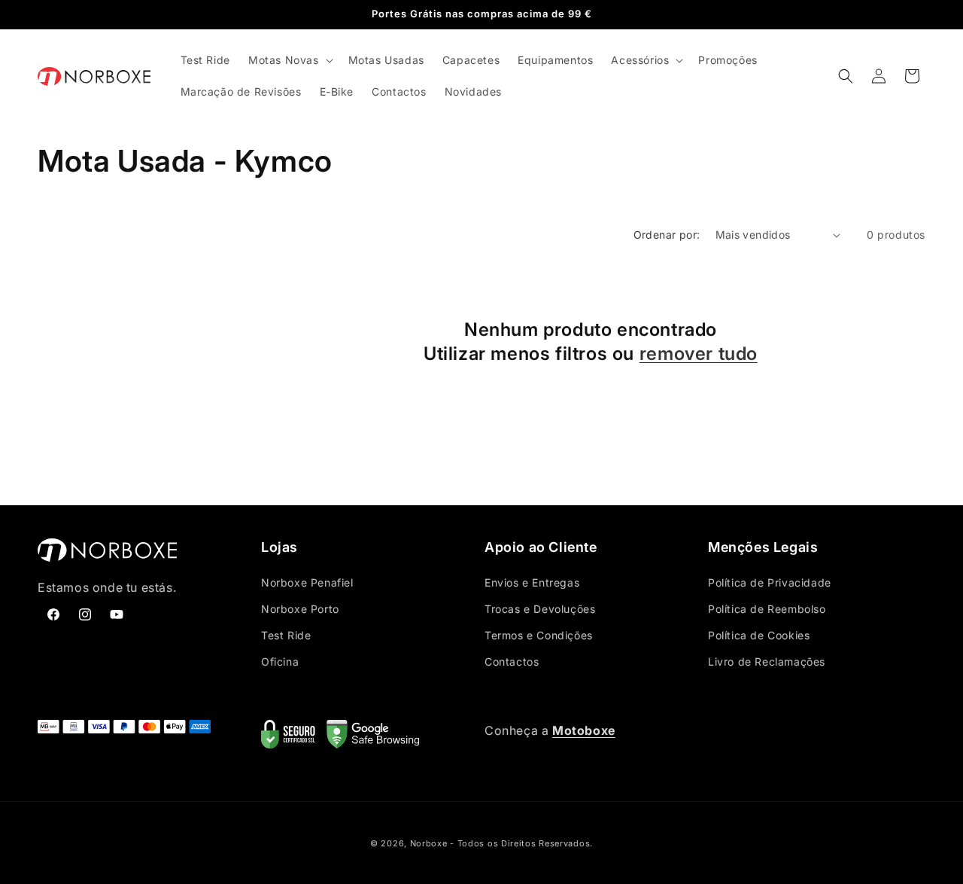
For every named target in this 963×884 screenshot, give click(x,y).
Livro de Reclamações (766, 661)
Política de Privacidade (769, 582)
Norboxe (429, 843)
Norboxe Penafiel (307, 582)
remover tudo (698, 353)
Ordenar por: (666, 234)
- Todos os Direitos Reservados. (521, 843)
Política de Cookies (759, 635)
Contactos (512, 661)
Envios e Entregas (532, 582)
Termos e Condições (539, 635)
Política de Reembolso (767, 608)
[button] (289, 60)
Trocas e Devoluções (540, 608)
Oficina (280, 661)
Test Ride (286, 635)
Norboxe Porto (300, 608)
